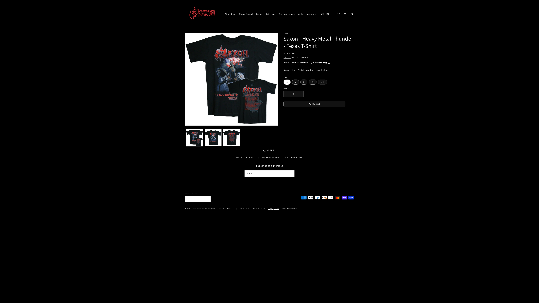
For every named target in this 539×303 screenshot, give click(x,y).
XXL (324, 83)
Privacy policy (245, 209)
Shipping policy (273, 209)
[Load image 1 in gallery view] (194, 137)
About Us (249, 157)
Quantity (287, 88)
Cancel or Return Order (292, 157)
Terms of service (259, 209)
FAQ (257, 157)
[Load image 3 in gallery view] (231, 137)
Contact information (289, 209)
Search (239, 157)
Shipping (287, 57)
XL (313, 82)
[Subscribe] (291, 173)
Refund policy (232, 209)
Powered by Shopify (217, 209)
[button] (339, 14)
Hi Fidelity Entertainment (200, 209)
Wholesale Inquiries (270, 157)
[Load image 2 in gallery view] (213, 137)
